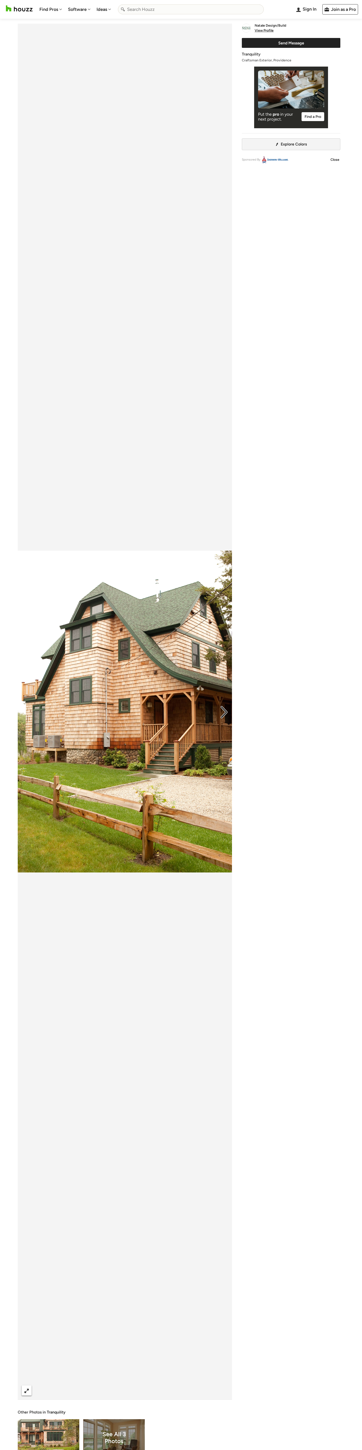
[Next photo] (224, 712)
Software (77, 9)
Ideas (102, 9)
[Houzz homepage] (19, 8)
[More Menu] (223, 1391)
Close (334, 160)
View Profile (264, 31)
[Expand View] (27, 1390)
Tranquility (56, 1412)
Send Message (291, 43)
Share (115, 1390)
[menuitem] (50, 9)
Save (140, 1390)
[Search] (123, 9)
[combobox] (191, 9)
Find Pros (48, 9)
